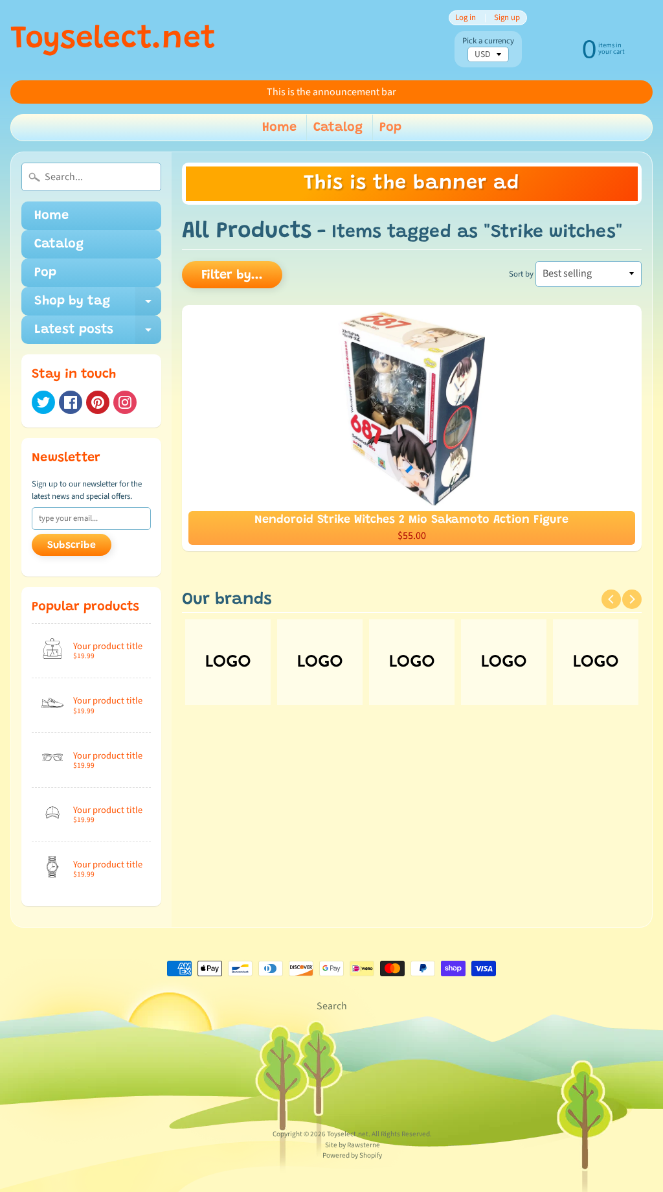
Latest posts (97, 333)
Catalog (338, 127)
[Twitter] (43, 402)
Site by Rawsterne (352, 1145)
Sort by (521, 274)
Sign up (507, 18)
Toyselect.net (113, 40)
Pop (390, 127)
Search (332, 1006)
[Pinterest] (97, 402)
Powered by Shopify (352, 1155)
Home (279, 127)
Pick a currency (488, 41)
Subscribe (71, 545)
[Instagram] (125, 402)
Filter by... (232, 275)
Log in (465, 18)
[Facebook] (70, 402)
